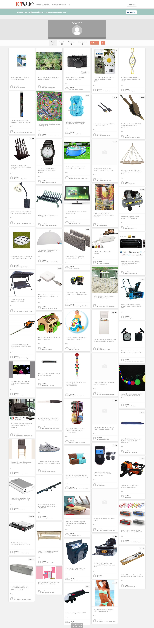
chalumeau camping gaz (107, 394)
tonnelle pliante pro (22, 266)
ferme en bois (47, 349)
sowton (16, 86)
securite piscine (76, 134)
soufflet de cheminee (133, 137)
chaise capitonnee (21, 474)
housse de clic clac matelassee (81, 488)
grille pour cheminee (49, 225)
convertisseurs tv (104, 263)
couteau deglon (131, 586)
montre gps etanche (49, 182)
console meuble (48, 563)
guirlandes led (130, 406)
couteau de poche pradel (51, 428)
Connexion (131, 5)
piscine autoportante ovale (79, 178)
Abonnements (82, 43)
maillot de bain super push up (108, 621)
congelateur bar (48, 518)
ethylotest (102, 485)
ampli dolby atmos (132, 273)
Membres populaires (59, 5)
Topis (53, 43)
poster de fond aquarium (24, 132)
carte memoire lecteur (50, 308)
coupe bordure (75, 268)
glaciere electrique (77, 580)
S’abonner (94, 43)
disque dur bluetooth (22, 553)
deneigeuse (130, 318)
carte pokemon (103, 225)
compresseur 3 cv (131, 228)
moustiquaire (130, 183)
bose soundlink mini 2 (133, 542)
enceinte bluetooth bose (23, 599)
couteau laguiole (21, 179)
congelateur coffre (105, 349)
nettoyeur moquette (105, 180)
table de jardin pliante (50, 262)
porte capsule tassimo (78, 442)
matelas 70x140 (75, 535)
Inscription (131, 12)
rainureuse (74, 623)
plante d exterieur (49, 87)
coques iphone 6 (48, 592)
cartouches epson (104, 91)
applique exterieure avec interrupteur (27, 223)
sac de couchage (131, 452)
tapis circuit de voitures (50, 136)
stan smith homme (49, 471)
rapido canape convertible (24, 435)
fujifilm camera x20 (77, 89)
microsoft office (76, 223)
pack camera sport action (79, 306)
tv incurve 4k (20, 395)
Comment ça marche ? (42, 5)
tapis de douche (104, 439)
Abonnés (71, 43)
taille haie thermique (22, 358)
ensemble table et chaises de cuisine (110, 306)
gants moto (102, 576)
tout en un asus (21, 510)
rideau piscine (20, 87)
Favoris (61, 43)
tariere (128, 497)
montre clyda (130, 91)
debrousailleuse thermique (135, 361)
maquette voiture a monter (107, 530)
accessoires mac (48, 385)
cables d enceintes (104, 135)
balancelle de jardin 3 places (25, 311)
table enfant (75, 349)
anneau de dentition (77, 395)
